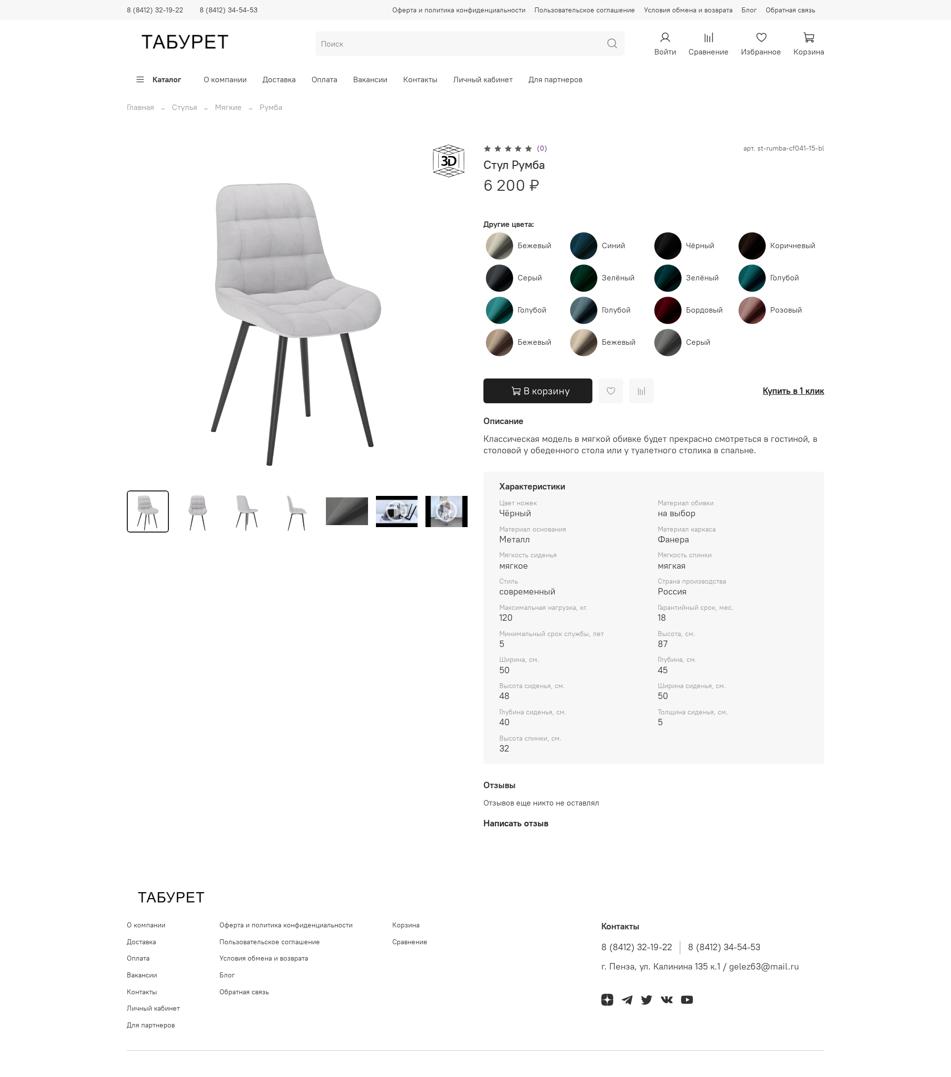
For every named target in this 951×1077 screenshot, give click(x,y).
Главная (140, 107)
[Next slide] (452, 312)
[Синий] (585, 245)
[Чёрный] (669, 245)
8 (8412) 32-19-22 (155, 9)
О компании (225, 79)
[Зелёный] (585, 277)
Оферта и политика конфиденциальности (459, 9)
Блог (749, 9)
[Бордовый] (669, 309)
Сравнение (409, 941)
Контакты (420, 79)
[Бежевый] (500, 245)
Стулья (184, 107)
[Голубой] (753, 277)
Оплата (324, 79)
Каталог (167, 79)
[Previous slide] (143, 312)
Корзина (406, 924)
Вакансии (370, 79)
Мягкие (228, 107)
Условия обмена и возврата (688, 9)
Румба (271, 107)
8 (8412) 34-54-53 (229, 9)
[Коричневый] (753, 245)
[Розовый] (753, 309)
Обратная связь (790, 9)
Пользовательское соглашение (584, 9)
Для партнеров (555, 79)
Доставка (279, 79)
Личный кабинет (483, 79)
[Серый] (500, 277)
